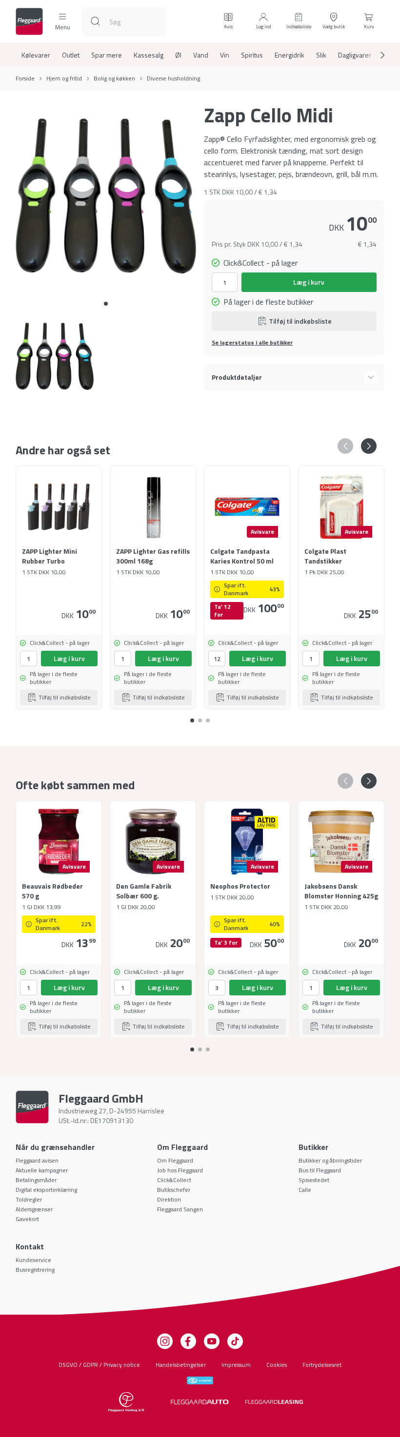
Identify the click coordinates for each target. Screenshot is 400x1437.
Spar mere (106, 55)
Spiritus (252, 55)
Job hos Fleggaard (180, 1170)
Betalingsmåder (36, 1180)
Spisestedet (314, 1180)
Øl (178, 55)
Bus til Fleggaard (320, 1170)
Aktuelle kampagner (42, 1170)
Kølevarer (35, 55)
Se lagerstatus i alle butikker (252, 343)
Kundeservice (33, 1259)
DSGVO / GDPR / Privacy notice (99, 1364)
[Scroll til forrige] (345, 446)
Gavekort (27, 1218)
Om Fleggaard (175, 1160)
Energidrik (289, 55)
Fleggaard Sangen (180, 1209)
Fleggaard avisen (37, 1160)
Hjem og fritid (64, 78)
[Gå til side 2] (208, 716)
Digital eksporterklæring (46, 1189)
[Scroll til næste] (374, 55)
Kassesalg (148, 55)
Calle (305, 1189)
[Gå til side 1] (200, 716)
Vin (224, 55)
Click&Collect (174, 1180)
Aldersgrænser (34, 1209)
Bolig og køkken (114, 78)
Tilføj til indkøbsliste (300, 321)
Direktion (169, 1199)
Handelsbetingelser (181, 1364)
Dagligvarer (354, 55)
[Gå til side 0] (106, 304)
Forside (25, 78)
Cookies (276, 1364)
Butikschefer (173, 1189)
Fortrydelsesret (321, 1364)
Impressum (236, 1364)
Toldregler (29, 1199)
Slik (321, 55)
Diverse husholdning (173, 78)
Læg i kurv (308, 282)
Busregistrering (35, 1269)
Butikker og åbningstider (330, 1160)
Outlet (71, 55)
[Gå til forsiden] (29, 21)
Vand (200, 55)
